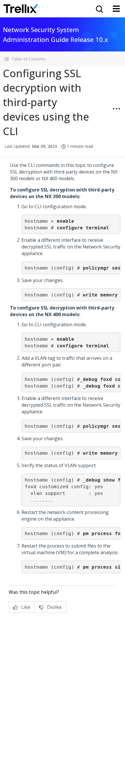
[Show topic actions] (116, 109)
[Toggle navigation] (116, 8)
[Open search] (99, 8)
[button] (62, 58)
